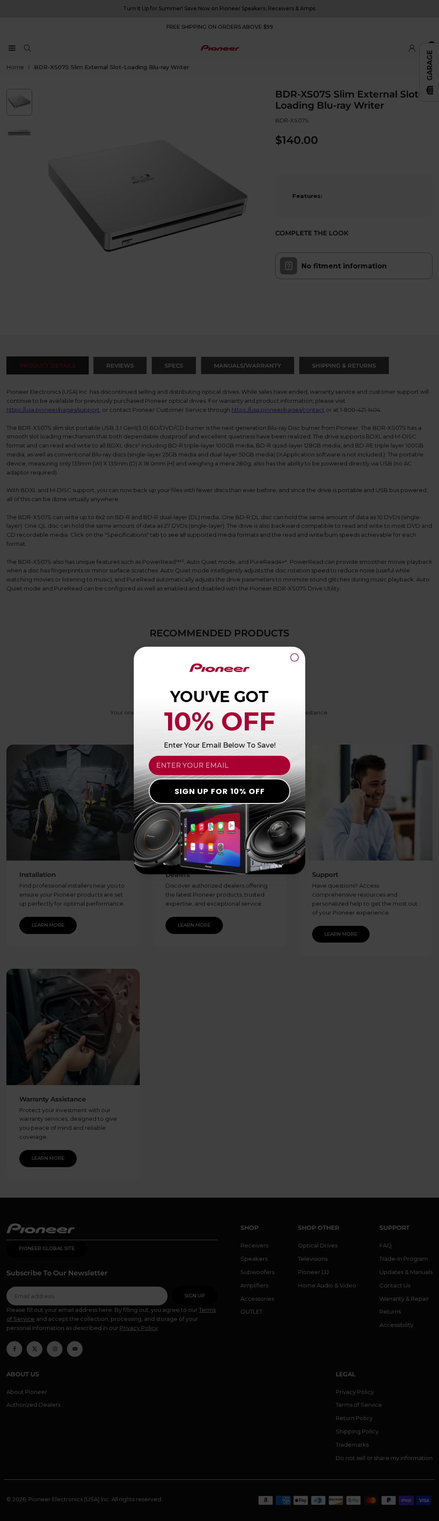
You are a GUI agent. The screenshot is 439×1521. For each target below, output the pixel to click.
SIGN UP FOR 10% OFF (219, 791)
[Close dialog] (294, 657)
